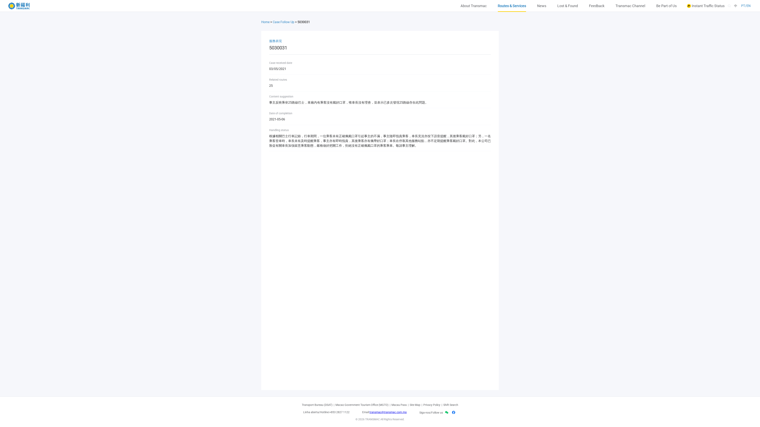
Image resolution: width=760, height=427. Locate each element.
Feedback (596, 6)
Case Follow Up (283, 22)
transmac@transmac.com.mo (388, 412)
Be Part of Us (666, 6)
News (541, 6)
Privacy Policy (431, 404)
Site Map (415, 404)
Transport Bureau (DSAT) (317, 404)
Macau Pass (399, 404)
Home (265, 22)
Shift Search (450, 404)
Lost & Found (567, 6)
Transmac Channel (630, 6)
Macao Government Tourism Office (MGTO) (362, 404)
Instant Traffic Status (708, 6)
